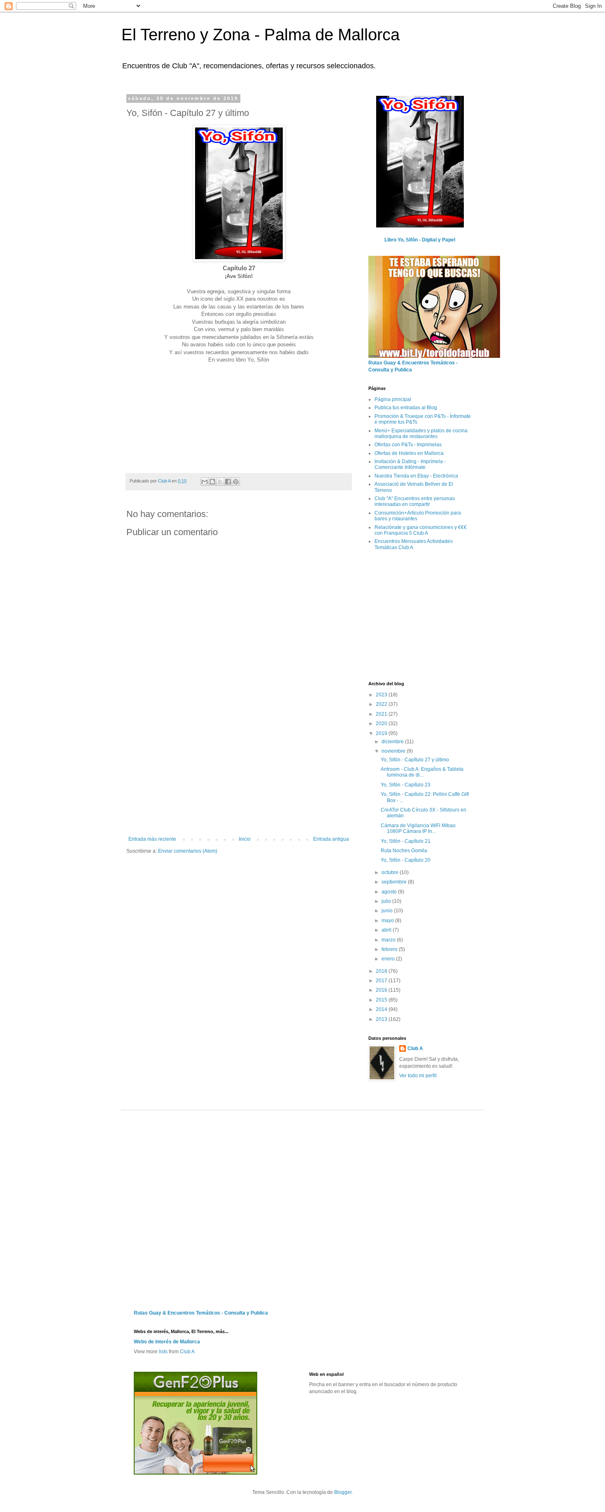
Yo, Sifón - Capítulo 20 (405, 860)
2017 (382, 980)
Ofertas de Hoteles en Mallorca (409, 453)
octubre (391, 872)
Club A (415, 1048)
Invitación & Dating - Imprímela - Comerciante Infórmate (410, 464)
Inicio (245, 839)
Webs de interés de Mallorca (167, 1342)
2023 (382, 695)
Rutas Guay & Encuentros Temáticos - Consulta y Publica (201, 1313)
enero (389, 959)
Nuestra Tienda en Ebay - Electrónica (416, 476)
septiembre (395, 882)
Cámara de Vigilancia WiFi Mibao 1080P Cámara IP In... (418, 828)
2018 (382, 971)
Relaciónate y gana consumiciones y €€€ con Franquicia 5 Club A (421, 530)
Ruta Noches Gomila (404, 850)
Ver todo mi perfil (418, 1075)
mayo (388, 920)
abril (387, 930)
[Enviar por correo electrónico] (204, 482)
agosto (390, 892)
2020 (382, 723)
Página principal (393, 399)
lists (163, 1351)
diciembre (393, 741)
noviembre (394, 751)
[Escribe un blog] (212, 482)
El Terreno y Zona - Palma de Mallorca (260, 35)
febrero (390, 949)
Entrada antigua (331, 839)
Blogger (342, 1492)
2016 (382, 990)
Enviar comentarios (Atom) (187, 851)
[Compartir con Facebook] (228, 482)
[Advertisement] (238, 774)
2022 (382, 704)
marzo (389, 940)
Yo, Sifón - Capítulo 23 (405, 785)
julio (387, 901)
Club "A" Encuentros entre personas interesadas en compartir (415, 501)
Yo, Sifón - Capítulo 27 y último (415, 760)
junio (388, 911)
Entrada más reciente (152, 839)
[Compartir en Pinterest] (236, 482)
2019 (382, 733)
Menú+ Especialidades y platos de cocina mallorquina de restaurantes (421, 433)
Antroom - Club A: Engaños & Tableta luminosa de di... (422, 772)
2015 (382, 1000)
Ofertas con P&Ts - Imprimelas (408, 445)
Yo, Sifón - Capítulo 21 (405, 841)
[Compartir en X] (220, 482)
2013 (382, 1019)
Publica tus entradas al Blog (406, 407)
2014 (382, 1009)
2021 (382, 714)
